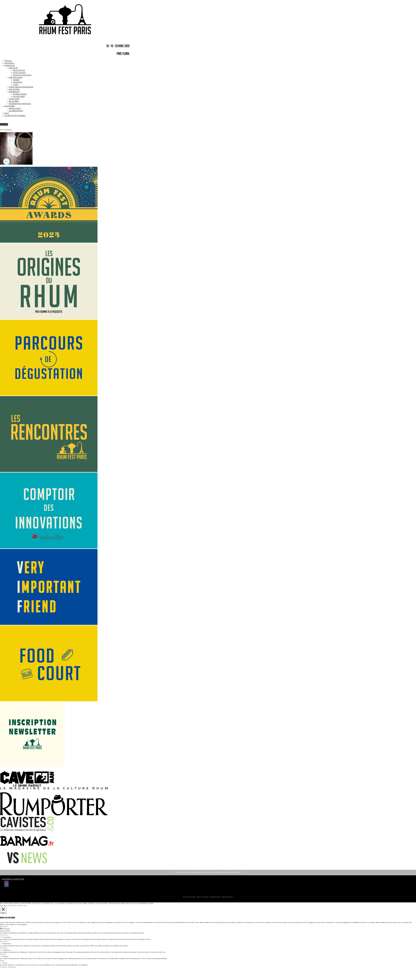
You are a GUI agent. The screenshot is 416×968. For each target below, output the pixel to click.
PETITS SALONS (19, 73)
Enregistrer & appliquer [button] (8, 967)
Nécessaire (6, 929)
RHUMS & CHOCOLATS (22, 75)
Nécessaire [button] (3, 926)
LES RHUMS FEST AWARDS (15, 115)
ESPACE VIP (13, 68)
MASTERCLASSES (15, 77)
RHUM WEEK (14, 101)
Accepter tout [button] (21, 905)
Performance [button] (4, 941)
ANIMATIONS (9, 65)
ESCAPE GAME (19, 96)
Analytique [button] (3, 948)
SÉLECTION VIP (19, 70)
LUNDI (15, 84)
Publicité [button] (3, 954)
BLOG (6, 113)
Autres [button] (2, 961)
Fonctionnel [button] (4, 935)
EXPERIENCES (14, 92)
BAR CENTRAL (14, 89)
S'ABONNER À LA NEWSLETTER (13, 879)
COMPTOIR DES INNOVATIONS (21, 87)
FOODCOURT (14, 99)
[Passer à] (8, 61)
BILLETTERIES (9, 106)
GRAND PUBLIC (15, 108)
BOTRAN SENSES (20, 94)
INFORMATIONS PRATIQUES (20, 104)
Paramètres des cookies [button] (8, 905)
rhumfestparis (7, 130)
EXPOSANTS (9, 63)
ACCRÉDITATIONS (16, 111)
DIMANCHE (17, 82)
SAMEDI (16, 80)
